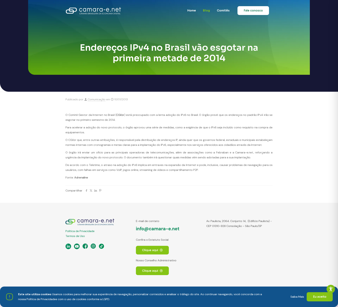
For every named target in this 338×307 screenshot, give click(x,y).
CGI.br (120, 115)
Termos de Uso (75, 236)
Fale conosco (253, 10)
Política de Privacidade (80, 231)
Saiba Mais (297, 297)
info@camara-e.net (157, 229)
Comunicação (96, 99)
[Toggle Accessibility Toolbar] (330, 289)
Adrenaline (81, 177)
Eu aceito (319, 297)
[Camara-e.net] (93, 10)
